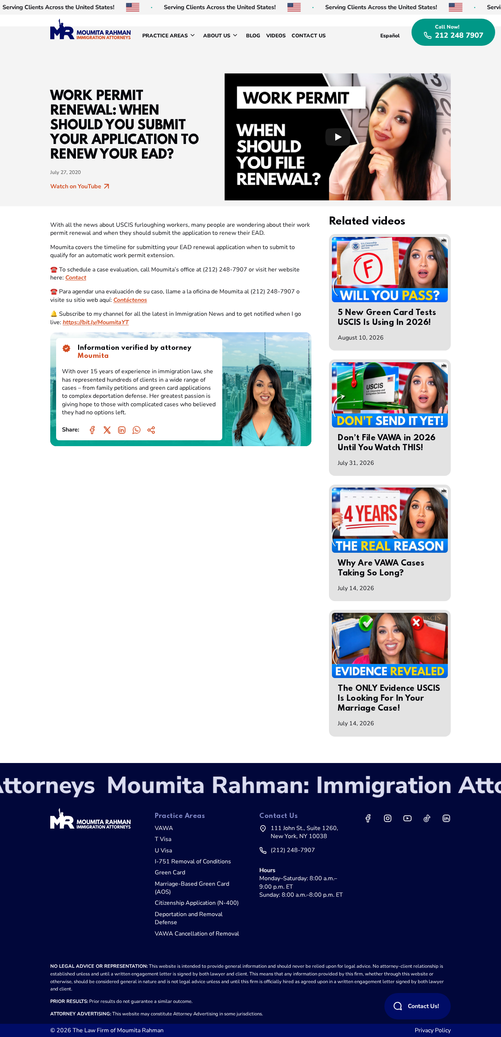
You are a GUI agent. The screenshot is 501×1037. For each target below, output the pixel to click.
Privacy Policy (433, 1030)
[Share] (151, 430)
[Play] (337, 137)
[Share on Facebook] (92, 430)
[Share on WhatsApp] (136, 430)
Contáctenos (130, 300)
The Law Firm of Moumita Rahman (118, 1030)
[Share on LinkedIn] (121, 430)
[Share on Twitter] (107, 430)
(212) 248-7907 (293, 850)
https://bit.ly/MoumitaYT (96, 322)
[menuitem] (169, 36)
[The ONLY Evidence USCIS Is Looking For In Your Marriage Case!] (390, 645)
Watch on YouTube (75, 186)
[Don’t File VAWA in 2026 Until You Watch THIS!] (390, 394)
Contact (75, 278)
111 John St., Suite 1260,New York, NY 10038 (304, 832)
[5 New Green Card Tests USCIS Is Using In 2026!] (390, 269)
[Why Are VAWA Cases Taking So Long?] (390, 520)
